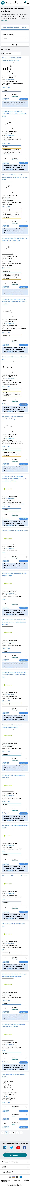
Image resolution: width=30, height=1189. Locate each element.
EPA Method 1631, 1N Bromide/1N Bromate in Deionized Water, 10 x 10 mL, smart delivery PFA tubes (14, 478)
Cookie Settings (4, 1181)
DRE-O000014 (13, 693)
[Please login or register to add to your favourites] (26, 95)
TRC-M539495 (13, 1092)
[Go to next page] (21, 1132)
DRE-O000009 (13, 843)
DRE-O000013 (13, 256)
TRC (7, 1096)
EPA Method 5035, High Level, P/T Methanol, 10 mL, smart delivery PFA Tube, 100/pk (15, 177)
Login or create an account (11, 27)
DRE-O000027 (13, 76)
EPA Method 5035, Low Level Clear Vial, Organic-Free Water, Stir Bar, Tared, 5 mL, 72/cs (15, 675)
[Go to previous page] (2, 1132)
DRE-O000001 (13, 434)
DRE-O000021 (13, 546)
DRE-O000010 (13, 793)
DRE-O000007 (13, 891)
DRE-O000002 (13, 375)
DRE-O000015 (13, 640)
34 (17, 1133)
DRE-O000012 (13, 320)
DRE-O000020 (13, 132)
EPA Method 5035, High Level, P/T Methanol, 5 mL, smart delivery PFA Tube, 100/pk (14, 114)
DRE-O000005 (13, 992)
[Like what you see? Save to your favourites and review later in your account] (21, 3)
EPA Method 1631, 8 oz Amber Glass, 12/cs (15, 876)
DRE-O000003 (13, 497)
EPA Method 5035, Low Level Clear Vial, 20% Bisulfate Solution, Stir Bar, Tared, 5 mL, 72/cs (14, 301)
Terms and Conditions (5, 1180)
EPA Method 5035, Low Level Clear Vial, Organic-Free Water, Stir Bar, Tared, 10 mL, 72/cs (14, 622)
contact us (10, 106)
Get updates (14, 1155)
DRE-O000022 (13, 591)
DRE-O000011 (13, 743)
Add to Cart (23, 99)
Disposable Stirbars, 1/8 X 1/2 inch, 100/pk (15, 530)
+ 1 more (21, 504)
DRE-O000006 (13, 942)
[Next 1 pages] (13, 1132)
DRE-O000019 (13, 195)
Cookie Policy (26, 1180)
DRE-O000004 (13, 1042)
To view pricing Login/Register (5, 99)
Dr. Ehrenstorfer (10, 79)
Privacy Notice (17, 1180)
